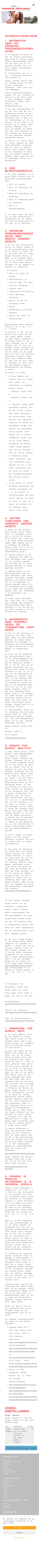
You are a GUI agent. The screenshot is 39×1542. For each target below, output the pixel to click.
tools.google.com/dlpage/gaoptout (18, 891)
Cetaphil (6, 1491)
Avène (6, 1489)
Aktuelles (7, 1463)
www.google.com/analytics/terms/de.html (20, 1004)
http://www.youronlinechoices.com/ (22, 1357)
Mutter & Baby (9, 1471)
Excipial (6, 1497)
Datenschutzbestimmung (12, 1462)
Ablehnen (19, 1533)
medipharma (8, 1481)
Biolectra (7, 1507)
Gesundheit (8, 1469)
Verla (5, 1503)
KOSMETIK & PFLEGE (12, 1478)
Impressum (14, 89)
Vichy (5, 1495)
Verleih (6, 1473)
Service (6, 1467)
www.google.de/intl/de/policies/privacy (20, 1021)
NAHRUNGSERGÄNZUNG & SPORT (16, 1500)
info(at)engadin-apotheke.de (15, 738)
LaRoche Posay (9, 1485)
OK (19, 1528)
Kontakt (6, 1465)
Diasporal (7, 1505)
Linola (6, 1483)
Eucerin (6, 1487)
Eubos (6, 1493)
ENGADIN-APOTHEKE (11, 1456)
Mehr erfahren (19, 1537)
